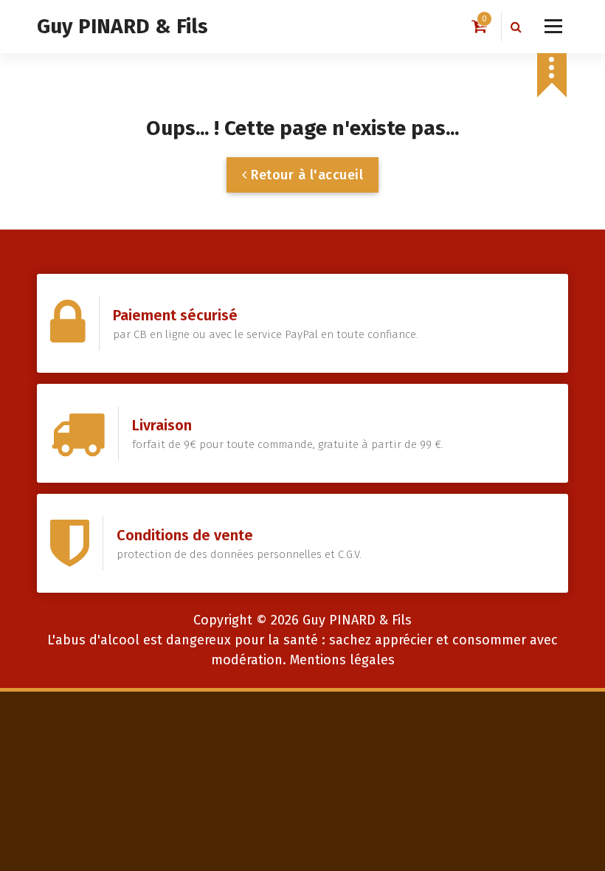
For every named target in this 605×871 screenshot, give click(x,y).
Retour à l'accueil (305, 175)
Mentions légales (342, 660)
